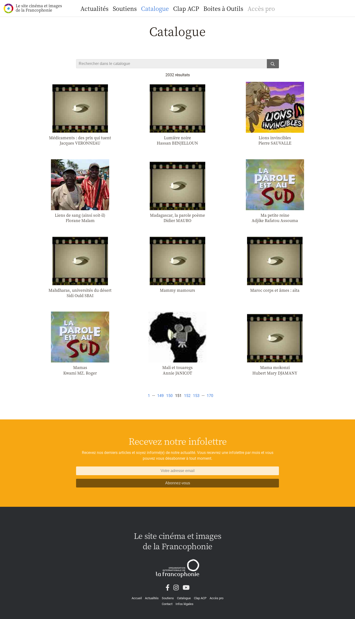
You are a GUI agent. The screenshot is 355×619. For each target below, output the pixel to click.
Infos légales (184, 604)
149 (160, 395)
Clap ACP (186, 8)
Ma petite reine (275, 215)
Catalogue (155, 8)
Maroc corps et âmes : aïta (274, 290)
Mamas (80, 367)
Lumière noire (177, 137)
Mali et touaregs (177, 367)
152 (187, 395)
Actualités (94, 8)
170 (210, 395)
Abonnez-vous (177, 483)
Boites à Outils (223, 8)
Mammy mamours (177, 290)
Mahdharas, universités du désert (80, 290)
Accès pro (261, 8)
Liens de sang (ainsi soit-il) (80, 215)
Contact (167, 604)
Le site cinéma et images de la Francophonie (39, 8)
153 (196, 395)
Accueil (137, 598)
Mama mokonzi (275, 367)
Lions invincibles (275, 137)
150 (169, 395)
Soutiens (125, 8)
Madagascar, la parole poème (177, 215)
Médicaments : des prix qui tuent (80, 137)
